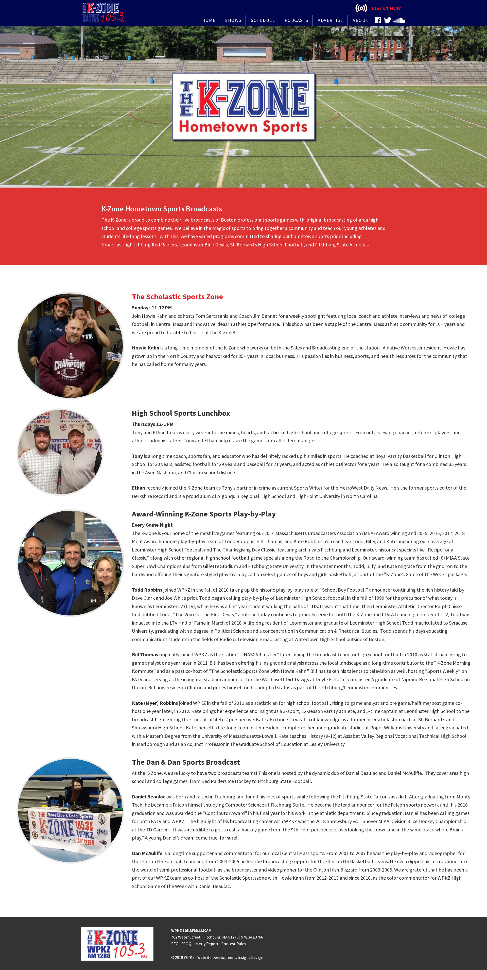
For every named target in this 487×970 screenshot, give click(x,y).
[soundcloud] (399, 20)
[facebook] (378, 20)
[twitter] (388, 20)
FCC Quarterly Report (200, 943)
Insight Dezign (250, 957)
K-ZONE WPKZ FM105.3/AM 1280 (106, 13)
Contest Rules (233, 943)
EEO (175, 943)
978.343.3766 (252, 937)
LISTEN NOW (386, 8)
